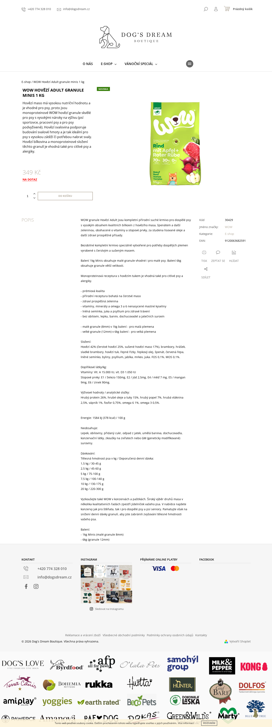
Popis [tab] (28, 219)
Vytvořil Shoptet (240, 641)
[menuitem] (88, 63)
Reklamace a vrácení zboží (83, 635)
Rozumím (209, 723)
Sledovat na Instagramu (109, 609)
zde (196, 723)
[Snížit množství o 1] (34, 198)
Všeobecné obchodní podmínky (124, 635)
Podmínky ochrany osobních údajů (170, 635)
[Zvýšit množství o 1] (34, 194)
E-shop (229, 234)
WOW (228, 227)
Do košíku (65, 196)
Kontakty (201, 635)
